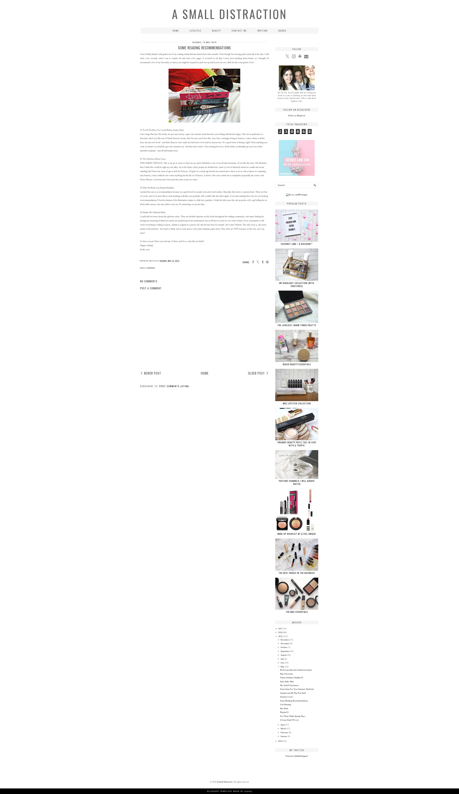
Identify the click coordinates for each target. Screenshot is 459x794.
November (285, 643)
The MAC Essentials (297, 611)
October (284, 647)
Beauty (216, 30)
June (282, 663)
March (283, 728)
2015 (280, 636)
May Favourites (286, 674)
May (282, 667)
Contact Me (239, 30)
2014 (280, 741)
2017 (280, 629)
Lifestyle (195, 30)
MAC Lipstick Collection (297, 403)
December (285, 640)
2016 (280, 632)
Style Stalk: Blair (287, 681)
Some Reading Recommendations (294, 701)
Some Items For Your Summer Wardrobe (297, 689)
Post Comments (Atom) (174, 386)
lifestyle (151, 268)
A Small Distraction (229, 13)
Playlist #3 (284, 712)
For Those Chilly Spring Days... (293, 716)
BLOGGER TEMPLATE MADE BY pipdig (229, 791)
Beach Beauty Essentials (297, 364)
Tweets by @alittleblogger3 (296, 756)
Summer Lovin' (286, 697)
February (284, 732)
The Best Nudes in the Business (297, 572)
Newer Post (152, 373)
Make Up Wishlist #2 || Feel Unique (297, 533)
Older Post (256, 373)
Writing (262, 30)
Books (282, 30)
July (282, 659)
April (283, 725)
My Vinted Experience (289, 685)
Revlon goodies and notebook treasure (296, 670)
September (285, 651)
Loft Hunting (285, 704)
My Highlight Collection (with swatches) (296, 284)
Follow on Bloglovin (296, 115)
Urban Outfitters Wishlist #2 (291, 677)
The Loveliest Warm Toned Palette (296, 325)
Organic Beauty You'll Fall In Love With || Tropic (297, 444)
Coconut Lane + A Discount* (297, 243)
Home (176, 30)
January (284, 736)
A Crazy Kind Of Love (289, 720)
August (284, 655)
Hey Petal (284, 708)
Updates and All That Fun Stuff (293, 693)
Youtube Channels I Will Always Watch (297, 482)
